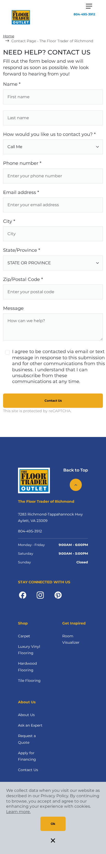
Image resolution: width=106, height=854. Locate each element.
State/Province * (21, 250)
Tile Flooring (29, 680)
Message (13, 308)
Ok (53, 824)
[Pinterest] (58, 594)
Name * (12, 84)
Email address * (21, 192)
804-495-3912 (84, 14)
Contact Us (53, 400)
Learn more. (18, 811)
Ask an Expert (30, 725)
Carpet (24, 636)
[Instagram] (40, 594)
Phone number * (22, 163)
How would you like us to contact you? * (49, 134)
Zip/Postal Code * (23, 279)
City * (9, 221)
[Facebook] (22, 594)
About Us (26, 715)
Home (8, 36)
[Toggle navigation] (89, 6)
